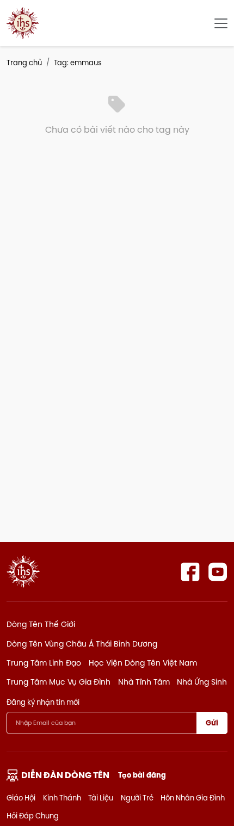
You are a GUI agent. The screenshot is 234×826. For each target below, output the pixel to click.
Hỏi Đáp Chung (33, 816)
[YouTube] (217, 571)
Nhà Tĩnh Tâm (144, 681)
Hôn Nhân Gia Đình (193, 798)
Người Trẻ (137, 798)
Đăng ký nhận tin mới (43, 702)
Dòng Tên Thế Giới (41, 624)
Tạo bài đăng (142, 775)
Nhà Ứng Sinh (202, 681)
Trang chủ (24, 62)
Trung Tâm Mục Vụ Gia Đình (58, 681)
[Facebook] (190, 571)
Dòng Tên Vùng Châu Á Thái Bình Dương (82, 643)
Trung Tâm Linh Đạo (44, 662)
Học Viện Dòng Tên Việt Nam (143, 662)
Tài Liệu (100, 798)
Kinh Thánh (62, 798)
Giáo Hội (21, 798)
